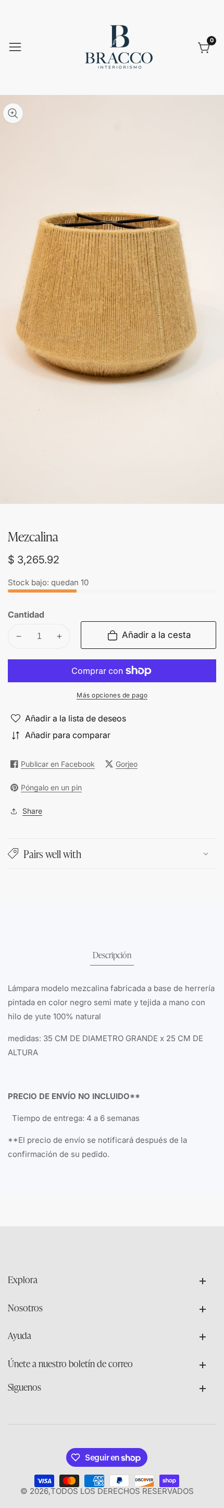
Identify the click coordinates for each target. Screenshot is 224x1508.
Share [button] (32, 810)
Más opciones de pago (112, 695)
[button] (112, 853)
